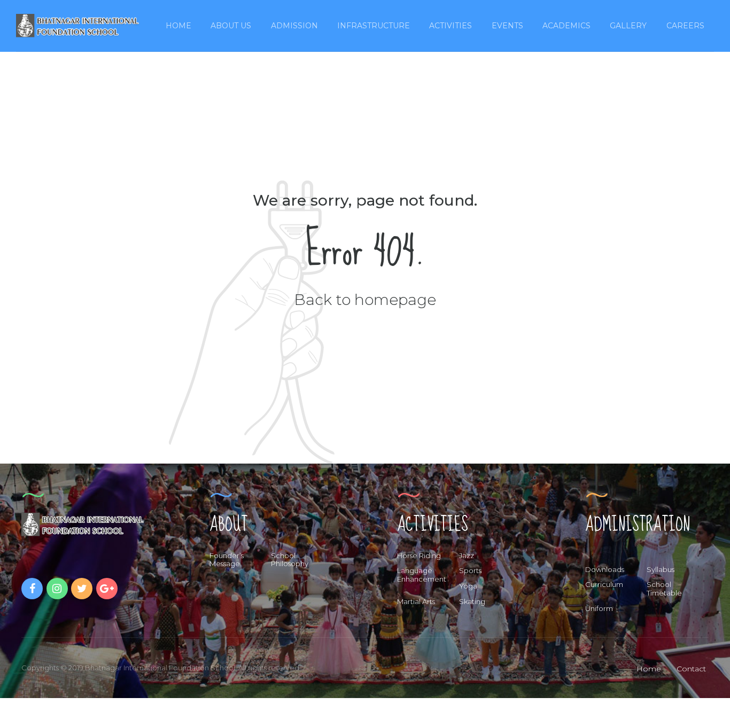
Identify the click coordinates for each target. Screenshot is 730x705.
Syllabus (660, 569)
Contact (691, 668)
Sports (470, 570)
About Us (231, 25)
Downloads (604, 569)
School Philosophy (289, 559)
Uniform (599, 608)
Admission (294, 25)
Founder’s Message (226, 559)
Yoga (468, 586)
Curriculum (604, 584)
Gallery (628, 25)
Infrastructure (373, 25)
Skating (472, 601)
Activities (450, 25)
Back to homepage (365, 300)
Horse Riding (419, 555)
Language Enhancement (421, 574)
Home (178, 25)
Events (507, 25)
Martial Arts (416, 601)
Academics (566, 25)
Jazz (466, 555)
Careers (685, 25)
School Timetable (664, 588)
